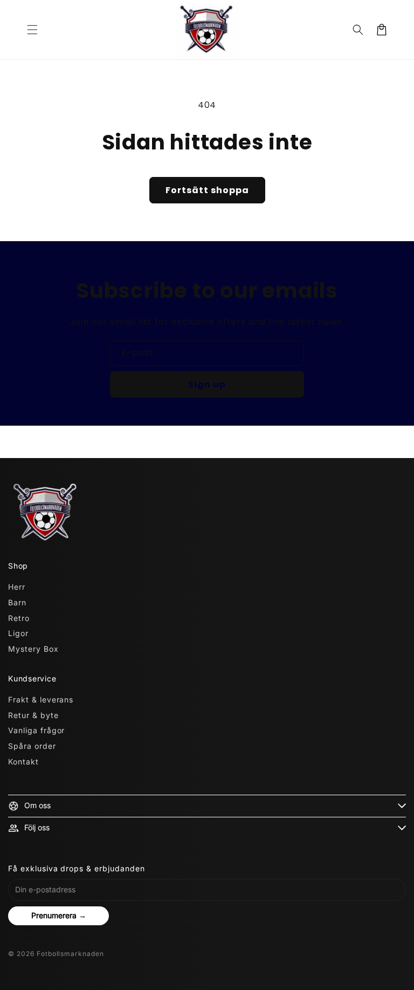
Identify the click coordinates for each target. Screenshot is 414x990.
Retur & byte (33, 715)
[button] (32, 30)
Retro (19, 618)
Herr (16, 586)
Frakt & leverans (40, 699)
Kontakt (23, 761)
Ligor (18, 633)
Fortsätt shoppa (207, 190)
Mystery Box (33, 648)
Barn (17, 602)
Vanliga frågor (36, 730)
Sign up (207, 384)
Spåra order (32, 745)
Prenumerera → (58, 915)
